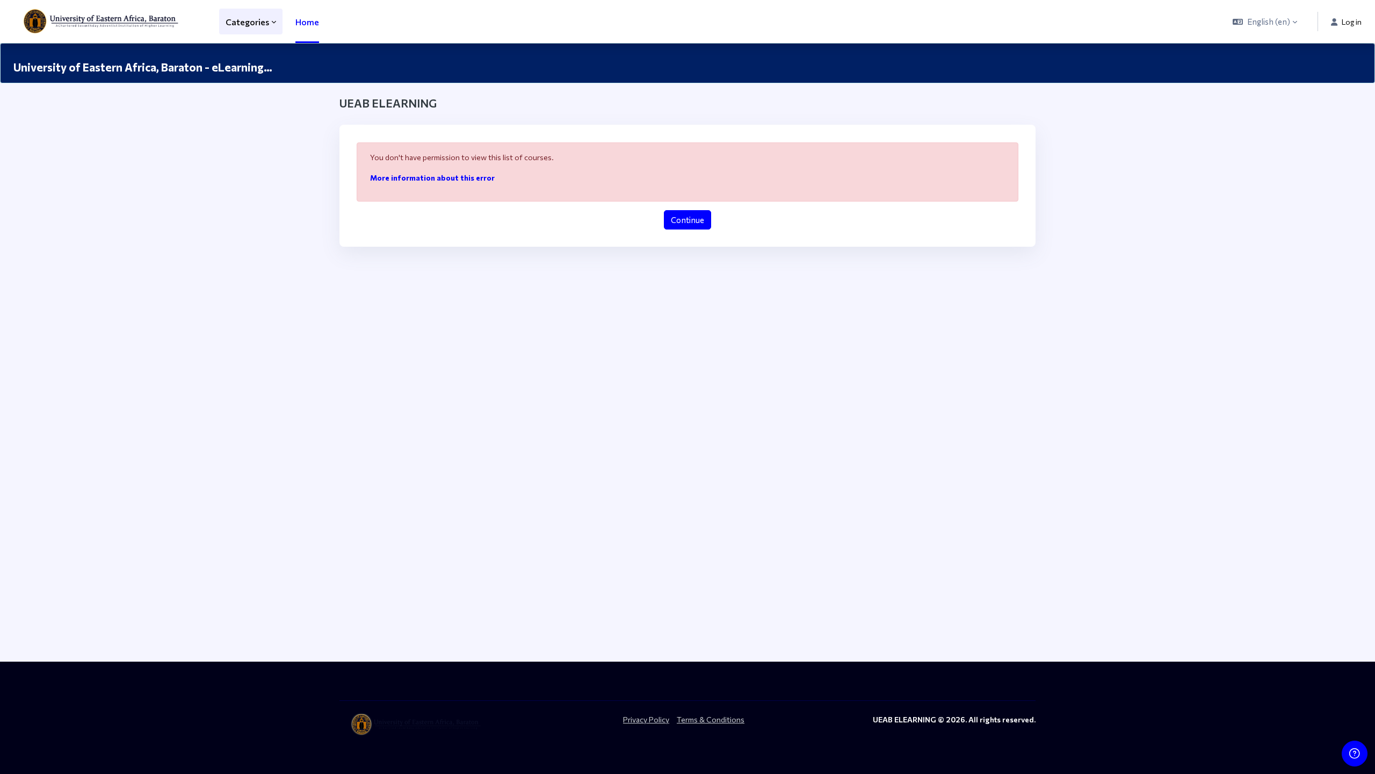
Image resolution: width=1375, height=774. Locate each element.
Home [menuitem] (307, 22)
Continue (687, 220)
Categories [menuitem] (247, 22)
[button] (1265, 21)
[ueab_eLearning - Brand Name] (103, 21)
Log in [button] (1352, 21)
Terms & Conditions (710, 719)
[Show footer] (1354, 753)
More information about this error (432, 177)
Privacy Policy (646, 719)
